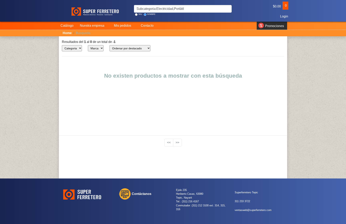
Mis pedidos (122, 25)
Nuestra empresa (92, 25)
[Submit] (228, 9)
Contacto (147, 25)
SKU (140, 14)
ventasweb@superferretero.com (253, 210)
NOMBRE (151, 14)
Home (67, 33)
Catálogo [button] (66, 25)
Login (284, 16)
